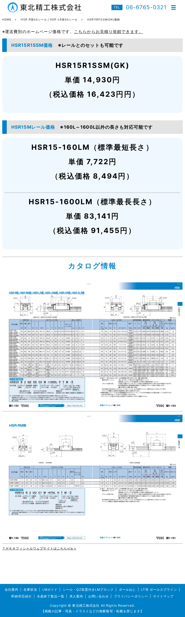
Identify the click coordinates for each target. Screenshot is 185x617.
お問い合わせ (98, 596)
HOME (6, 19)
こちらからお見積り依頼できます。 (108, 31)
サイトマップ (163, 596)
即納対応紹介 (21, 596)
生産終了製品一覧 (50, 596)
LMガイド (50, 589)
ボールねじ (127, 589)
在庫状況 (30, 589)
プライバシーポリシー (131, 596)
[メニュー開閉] (173, 7)
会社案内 (11, 589)
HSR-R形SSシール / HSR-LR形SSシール (49, 19)
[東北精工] (92, 346)
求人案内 (76, 596)
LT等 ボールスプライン (159, 589)
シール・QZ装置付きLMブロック (88, 589)
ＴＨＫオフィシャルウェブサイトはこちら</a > (39, 548)
